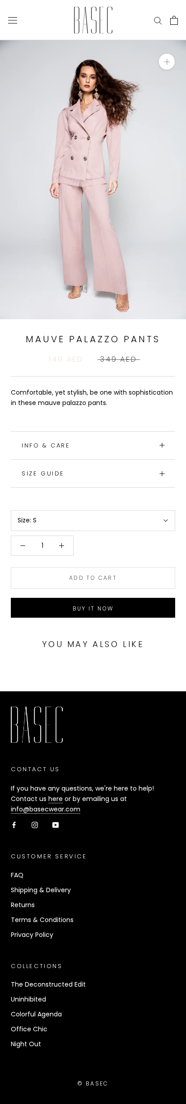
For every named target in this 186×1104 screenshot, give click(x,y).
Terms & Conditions (42, 919)
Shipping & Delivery (41, 889)
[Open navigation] (12, 20)
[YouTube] (55, 825)
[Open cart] (174, 20)
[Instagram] (35, 825)
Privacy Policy (32, 934)
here (55, 798)
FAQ (17, 875)
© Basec (93, 1083)
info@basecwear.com (45, 809)
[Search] (158, 20)
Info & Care (46, 445)
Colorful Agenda (36, 1014)
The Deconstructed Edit (48, 984)
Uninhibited (28, 999)
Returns (23, 904)
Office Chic (29, 1029)
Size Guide (43, 473)
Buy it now (93, 608)
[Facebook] (14, 825)
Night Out (26, 1043)
